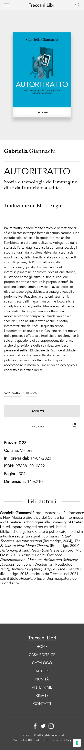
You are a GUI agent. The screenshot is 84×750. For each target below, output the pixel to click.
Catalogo (42, 663)
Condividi (38, 427)
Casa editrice (42, 654)
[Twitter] (42, 727)
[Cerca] (77, 5)
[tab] (15, 393)
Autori (42, 671)
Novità (42, 679)
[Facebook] (34, 727)
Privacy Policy (61, 740)
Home (42, 646)
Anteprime (42, 687)
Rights (42, 695)
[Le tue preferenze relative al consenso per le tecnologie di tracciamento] (77, 743)
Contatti (42, 703)
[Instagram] (50, 727)
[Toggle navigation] (6, 5)
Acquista (38, 411)
